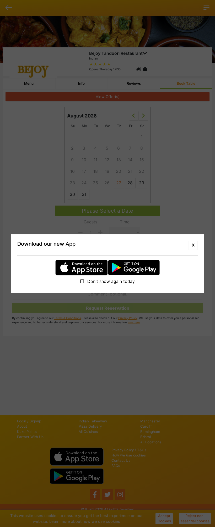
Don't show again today (110, 281)
